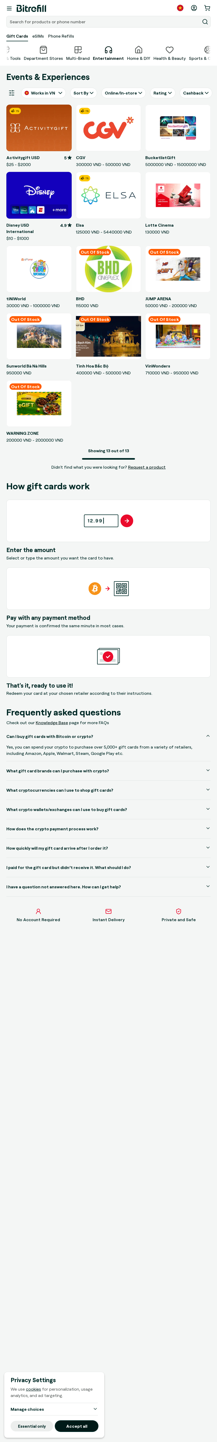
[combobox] (104, 21)
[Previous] (6, 52)
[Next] (210, 52)
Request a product (147, 467)
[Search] (205, 21)
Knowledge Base (52, 722)
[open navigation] (9, 8)
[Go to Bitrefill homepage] (31, 8)
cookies (33, 1389)
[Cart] (207, 8)
